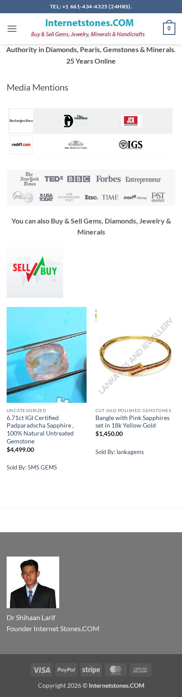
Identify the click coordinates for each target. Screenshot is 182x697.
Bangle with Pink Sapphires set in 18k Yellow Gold (132, 421)
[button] (12, 28)
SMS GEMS (42, 467)
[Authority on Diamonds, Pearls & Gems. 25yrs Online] (90, 29)
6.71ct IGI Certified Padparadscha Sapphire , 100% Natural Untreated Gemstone (40, 429)
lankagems (130, 451)
